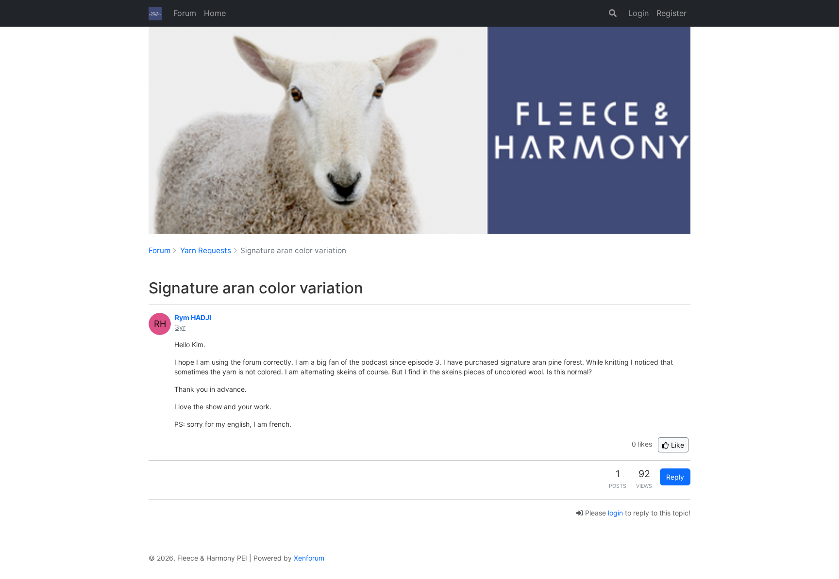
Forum (184, 13)
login (615, 513)
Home (215, 13)
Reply (675, 477)
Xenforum (309, 558)
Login (638, 13)
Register (671, 13)
